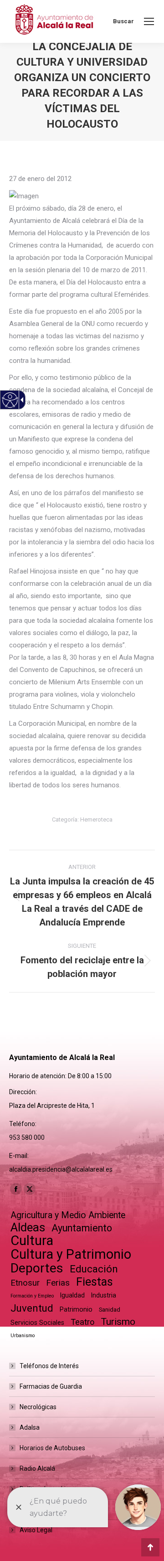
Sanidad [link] (109, 1309)
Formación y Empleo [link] (32, 1296)
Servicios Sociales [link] (37, 1322)
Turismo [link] (118, 1321)
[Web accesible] (10, 400)
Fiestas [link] (94, 1281)
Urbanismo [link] (22, 1336)
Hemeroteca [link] (96, 819)
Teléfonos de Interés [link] (49, 1366)
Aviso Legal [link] (36, 1530)
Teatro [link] (82, 1322)
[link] (149, 21)
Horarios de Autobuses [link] (52, 1448)
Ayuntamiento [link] (81, 1228)
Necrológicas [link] (38, 1407)
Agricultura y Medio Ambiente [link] (67, 1215)
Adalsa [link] (30, 1427)
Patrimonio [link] (76, 1309)
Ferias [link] (58, 1282)
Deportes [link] (36, 1268)
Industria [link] (103, 1295)
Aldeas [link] (27, 1227)
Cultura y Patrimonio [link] (70, 1254)
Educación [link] (94, 1269)
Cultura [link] (31, 1240)
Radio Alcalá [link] (37, 1468)
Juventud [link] (31, 1308)
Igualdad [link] (72, 1295)
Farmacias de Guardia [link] (51, 1386)
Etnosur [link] (25, 1283)
